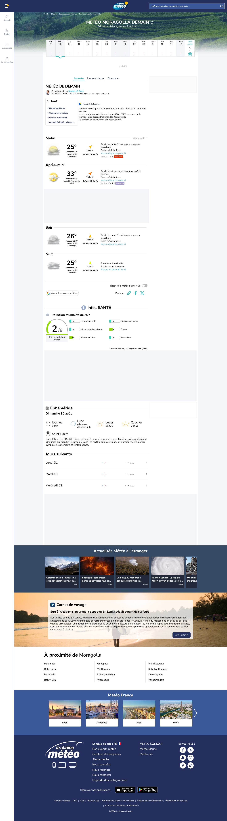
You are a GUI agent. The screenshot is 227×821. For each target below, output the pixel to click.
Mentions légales (62, 800)
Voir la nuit (139, 138)
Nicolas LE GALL (76, 91)
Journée (79, 78)
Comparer (113, 78)
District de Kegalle (85, 14)
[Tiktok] (190, 765)
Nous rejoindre (101, 770)
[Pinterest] (183, 765)
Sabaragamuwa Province (68, 14)
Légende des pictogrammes (109, 780)
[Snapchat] (183, 758)
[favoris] (152, 22)
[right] (194, 568)
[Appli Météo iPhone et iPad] (125, 790)
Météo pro (146, 754)
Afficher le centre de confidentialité (122, 805)
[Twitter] (190, 750)
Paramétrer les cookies (176, 801)
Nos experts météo (104, 749)
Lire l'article (181, 635)
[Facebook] (183, 750)
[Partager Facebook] (136, 293)
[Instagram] (190, 758)
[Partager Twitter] (142, 293)
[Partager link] (129, 293)
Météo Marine (148, 749)
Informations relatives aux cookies (118, 800)
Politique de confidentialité (150, 800)
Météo (46, 14)
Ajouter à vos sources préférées (64, 293)
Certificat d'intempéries (106, 754)
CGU (75, 800)
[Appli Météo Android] (147, 790)
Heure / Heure (95, 78)
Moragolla (97, 14)
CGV (82, 800)
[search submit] (222, 6)
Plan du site (93, 800)
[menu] (6, 6)
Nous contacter (101, 775)
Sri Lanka (54, 14)
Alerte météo (100, 759)
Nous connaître (101, 764)
